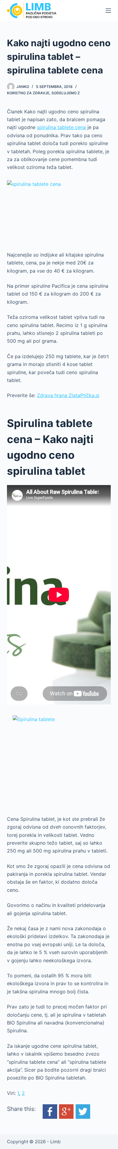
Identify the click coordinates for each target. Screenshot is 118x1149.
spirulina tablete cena (61, 127)
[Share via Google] (66, 1111)
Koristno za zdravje (28, 93)
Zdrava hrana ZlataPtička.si (68, 395)
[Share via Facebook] (50, 1111)
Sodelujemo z (65, 93)
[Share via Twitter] (83, 1111)
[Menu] (108, 10)
